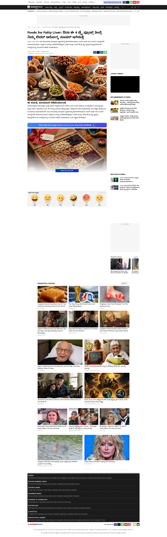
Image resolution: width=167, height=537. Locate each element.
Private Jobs (45, 520)
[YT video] (134, 2)
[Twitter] (127, 2)
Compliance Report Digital (119, 529)
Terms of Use (54, 529)
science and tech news (64, 502)
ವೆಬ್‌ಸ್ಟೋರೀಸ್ (86, 7)
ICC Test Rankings (85, 11)
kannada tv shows (74, 484)
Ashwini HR (45, 51)
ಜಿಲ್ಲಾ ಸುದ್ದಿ (95, 7)
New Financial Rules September (126, 11)
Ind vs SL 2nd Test (41, 11)
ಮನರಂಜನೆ (68, 7)
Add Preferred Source (111, 2)
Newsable (39, 2)
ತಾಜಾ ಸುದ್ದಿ (48, 7)
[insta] (138, 2)
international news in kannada (103, 478)
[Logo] (35, 7)
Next (138, 11)
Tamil (69, 2)
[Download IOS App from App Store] (138, 524)
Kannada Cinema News (35, 484)
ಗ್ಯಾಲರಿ (61, 7)
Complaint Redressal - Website (85, 529)
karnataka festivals (84, 508)
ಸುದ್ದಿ (55, 7)
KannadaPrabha (55, 2)
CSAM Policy (71, 529)
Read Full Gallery (67, 170)
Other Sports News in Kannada (67, 490)
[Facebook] (124, 2)
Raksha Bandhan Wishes (56, 11)
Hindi (79, 2)
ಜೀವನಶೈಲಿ (109, 7)
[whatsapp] (131, 2)
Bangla (74, 2)
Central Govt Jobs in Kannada (91, 520)
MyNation (91, 2)
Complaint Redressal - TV (102, 529)
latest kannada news (44, 478)
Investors (130, 529)
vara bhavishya (58, 508)
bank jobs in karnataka (56, 520)
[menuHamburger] (135, 7)
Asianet (34, 524)
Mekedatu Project (97, 11)
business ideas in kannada (71, 496)
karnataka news (55, 478)
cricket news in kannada (50, 490)
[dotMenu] (123, 7)
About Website (38, 529)
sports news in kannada (35, 490)
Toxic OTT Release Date (71, 11)
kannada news (32, 478)
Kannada (46, 2)
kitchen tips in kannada (80, 514)
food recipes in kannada (52, 514)
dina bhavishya (49, 508)
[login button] (132, 7)
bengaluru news (65, 478)
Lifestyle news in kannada (36, 514)
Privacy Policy (62, 529)
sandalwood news (62, 484)
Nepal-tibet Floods (109, 11)
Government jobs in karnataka (72, 520)
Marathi (85, 2)
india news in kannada (86, 478)
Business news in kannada (36, 496)
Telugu (64, 2)
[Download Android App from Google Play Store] (134, 524)
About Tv (46, 529)
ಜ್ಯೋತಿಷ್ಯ (77, 7)
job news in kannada (34, 520)
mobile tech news (51, 502)
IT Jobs (103, 520)
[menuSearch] (138, 7)
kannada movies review (49, 484)
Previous (135, 11)
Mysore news (75, 478)
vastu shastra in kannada (71, 508)
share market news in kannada (54, 496)
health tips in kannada (66, 514)
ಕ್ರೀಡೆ (102, 7)
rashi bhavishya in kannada (36, 508)
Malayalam (31, 2)
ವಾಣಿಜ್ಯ (116, 7)
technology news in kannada (36, 502)
